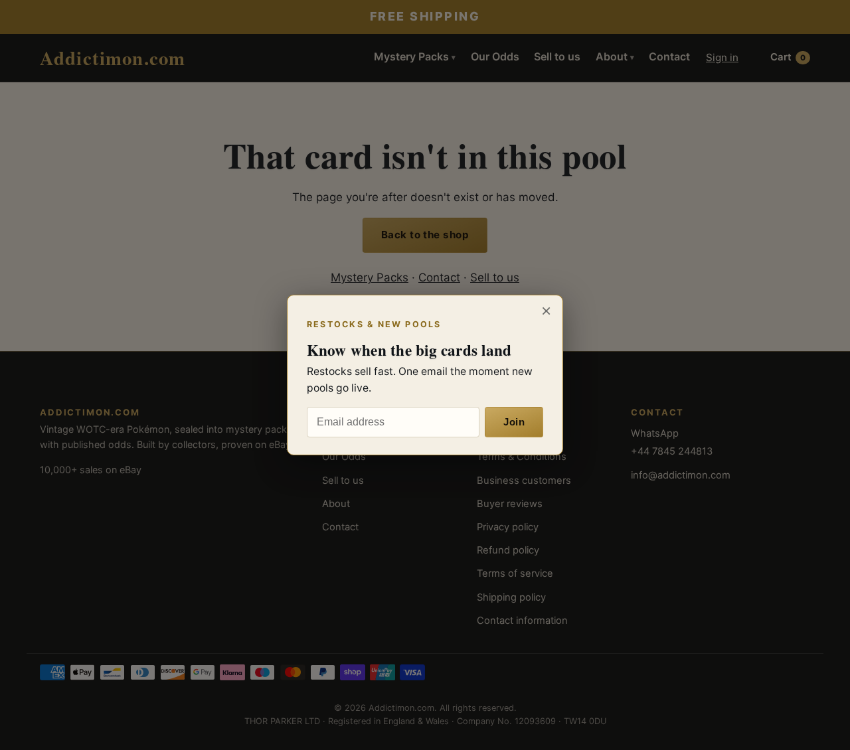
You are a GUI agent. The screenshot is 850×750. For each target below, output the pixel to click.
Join (514, 421)
